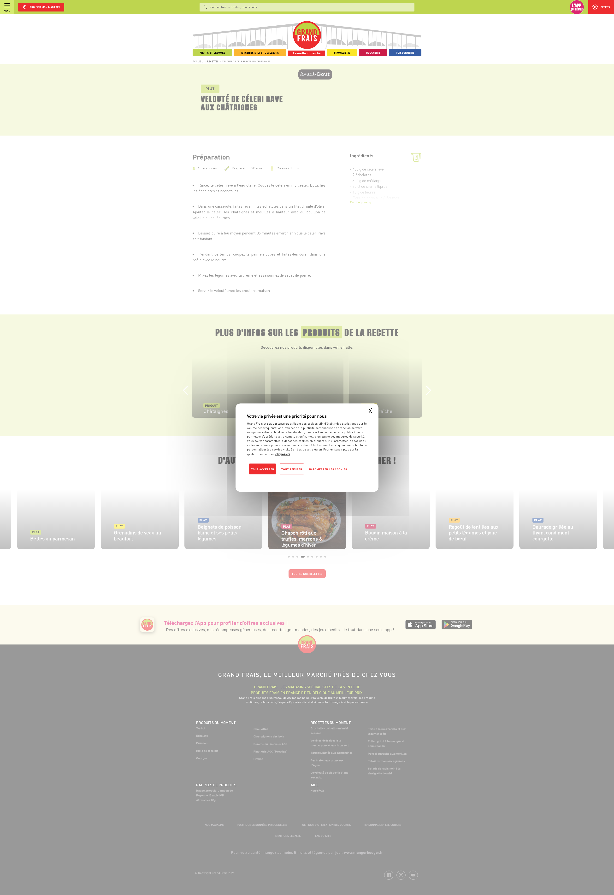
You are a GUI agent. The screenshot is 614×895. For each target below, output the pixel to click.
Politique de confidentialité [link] (279, 478)
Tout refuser (291, 469)
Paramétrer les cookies (328, 469)
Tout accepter (262, 469)
